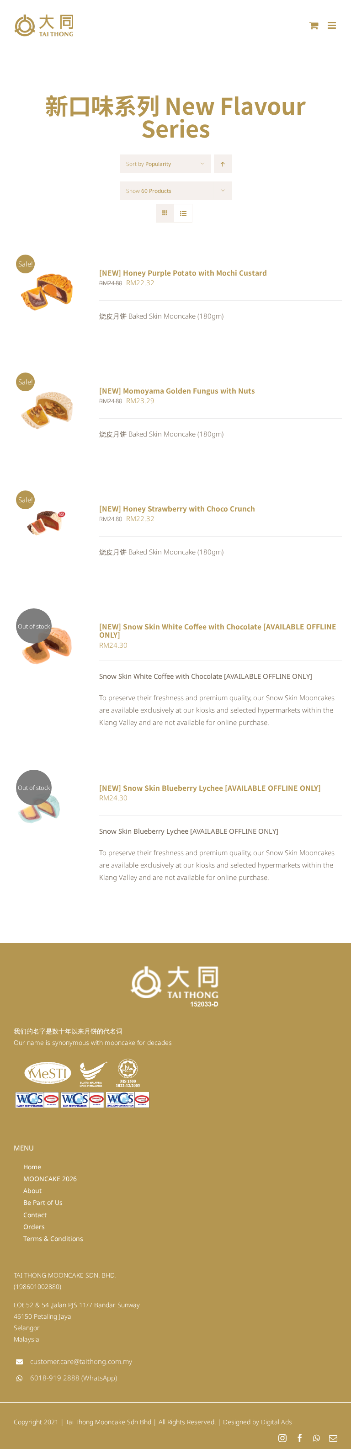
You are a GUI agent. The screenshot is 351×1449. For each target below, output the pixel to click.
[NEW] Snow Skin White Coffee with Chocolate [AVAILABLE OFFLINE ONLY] (217, 630)
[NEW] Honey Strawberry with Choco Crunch (177, 508)
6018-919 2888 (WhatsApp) (73, 1377)
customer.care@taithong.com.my (81, 1361)
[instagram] (282, 1438)
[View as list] (183, 213)
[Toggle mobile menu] (332, 25)
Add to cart (41, 288)
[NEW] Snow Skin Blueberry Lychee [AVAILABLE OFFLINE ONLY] (210, 788)
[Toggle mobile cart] (314, 25)
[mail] (333, 1438)
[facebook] (300, 1438)
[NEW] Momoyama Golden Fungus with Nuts (177, 390)
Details (30, 297)
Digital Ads (276, 1421)
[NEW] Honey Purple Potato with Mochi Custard (183, 272)
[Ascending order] (223, 163)
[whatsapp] (316, 1438)
